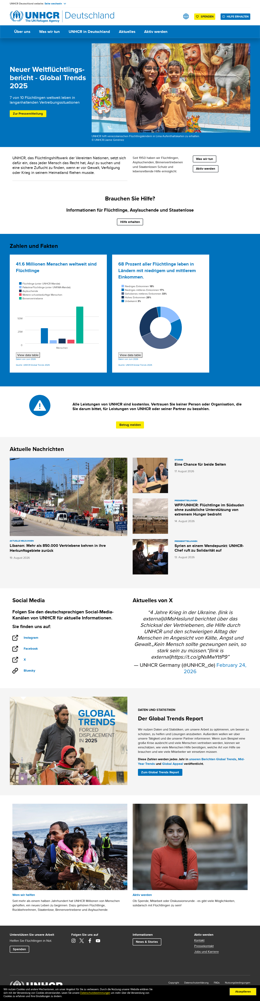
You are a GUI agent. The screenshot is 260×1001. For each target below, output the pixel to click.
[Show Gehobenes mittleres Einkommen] (144, 293)
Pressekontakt (204, 946)
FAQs (217, 982)
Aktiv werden (155, 31)
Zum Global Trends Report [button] (160, 772)
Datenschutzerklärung (196, 982)
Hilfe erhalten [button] (238, 17)
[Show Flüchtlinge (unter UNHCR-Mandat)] (39, 283)
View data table (28, 355)
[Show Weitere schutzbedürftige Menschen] (40, 295)
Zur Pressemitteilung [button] (28, 113)
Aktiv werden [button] (205, 168)
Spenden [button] (205, 17)
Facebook (34, 649)
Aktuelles (127, 31)
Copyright (173, 982)
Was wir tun (49, 31)
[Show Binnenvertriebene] (31, 298)
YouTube (98, 940)
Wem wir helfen (23, 895)
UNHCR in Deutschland (89, 31)
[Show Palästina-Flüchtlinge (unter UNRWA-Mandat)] (44, 287)
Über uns (22, 31)
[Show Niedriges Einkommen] (138, 286)
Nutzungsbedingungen (237, 982)
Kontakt (199, 940)
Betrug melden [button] (130, 424)
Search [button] (175, 16)
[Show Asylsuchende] (28, 291)
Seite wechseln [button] (53, 3)
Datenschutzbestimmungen (95, 993)
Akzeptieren (243, 991)
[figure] (58, 319)
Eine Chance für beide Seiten (200, 464)
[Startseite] (34, 16)
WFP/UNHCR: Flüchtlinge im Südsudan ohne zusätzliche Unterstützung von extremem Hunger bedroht (209, 509)
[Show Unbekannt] (131, 301)
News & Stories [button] (147, 941)
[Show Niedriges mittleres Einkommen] (143, 290)
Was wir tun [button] (204, 159)
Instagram (34, 638)
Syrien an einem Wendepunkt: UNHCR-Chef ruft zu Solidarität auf (209, 548)
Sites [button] (186, 16)
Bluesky (29, 670)
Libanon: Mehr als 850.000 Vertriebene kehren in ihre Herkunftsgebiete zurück (58, 548)
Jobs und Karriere (206, 952)
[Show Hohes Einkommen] (136, 297)
